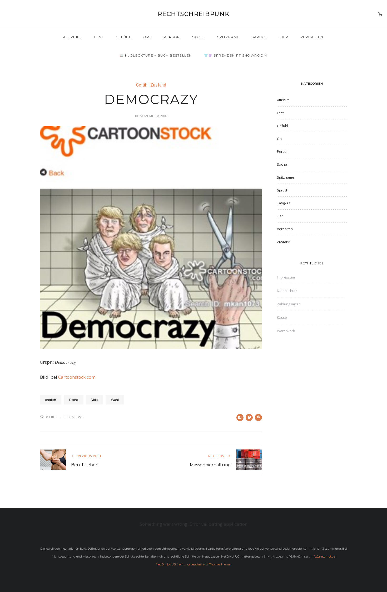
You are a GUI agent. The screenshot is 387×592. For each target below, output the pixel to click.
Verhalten (312, 37)
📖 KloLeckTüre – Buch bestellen (156, 55)
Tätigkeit (283, 203)
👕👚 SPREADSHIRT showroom (235, 55)
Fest (98, 37)
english (50, 400)
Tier (284, 37)
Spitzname (228, 37)
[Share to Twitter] (249, 417)
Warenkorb (286, 330)
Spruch (260, 37)
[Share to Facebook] (240, 417)
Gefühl (123, 37)
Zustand (158, 85)
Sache (198, 37)
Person (172, 37)
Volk (94, 400)
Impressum (286, 277)
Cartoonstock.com (77, 377)
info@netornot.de (323, 556)
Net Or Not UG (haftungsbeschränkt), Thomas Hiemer (193, 564)
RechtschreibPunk (194, 14)
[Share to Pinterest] (258, 417)
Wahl (115, 400)
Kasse (282, 317)
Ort (147, 37)
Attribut (72, 37)
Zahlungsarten (289, 304)
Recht (73, 400)
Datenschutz (287, 290)
